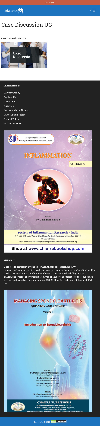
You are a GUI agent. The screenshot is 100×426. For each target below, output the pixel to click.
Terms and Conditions (16, 110)
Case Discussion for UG (13, 38)
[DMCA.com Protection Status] (59, 422)
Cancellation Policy (15, 114)
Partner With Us (13, 123)
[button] (90, 10)
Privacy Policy (12, 92)
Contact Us (10, 97)
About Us (9, 105)
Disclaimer (10, 101)
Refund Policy (11, 119)
